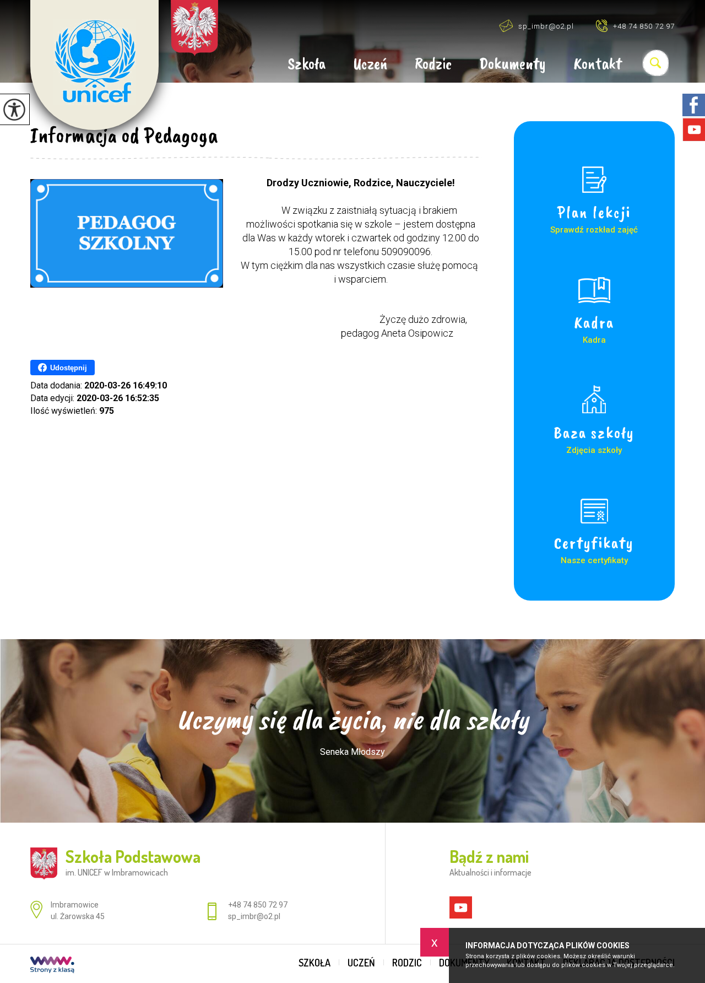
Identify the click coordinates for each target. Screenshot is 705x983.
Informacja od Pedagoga (124, 135)
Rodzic (433, 64)
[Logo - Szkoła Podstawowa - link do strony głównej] (94, 65)
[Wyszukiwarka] (655, 62)
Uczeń (370, 64)
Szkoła (307, 64)
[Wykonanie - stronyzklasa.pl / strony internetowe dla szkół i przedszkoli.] (52, 966)
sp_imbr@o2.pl (546, 26)
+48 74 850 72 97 (644, 26)
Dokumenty (512, 64)
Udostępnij (68, 368)
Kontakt (597, 64)
